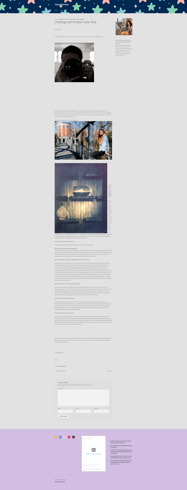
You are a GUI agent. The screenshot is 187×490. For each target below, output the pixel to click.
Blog (71, 10)
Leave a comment (80, 19)
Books (61, 10)
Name (59, 408)
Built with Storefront (60, 481)
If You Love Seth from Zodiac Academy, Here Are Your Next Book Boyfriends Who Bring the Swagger (121, 451)
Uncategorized (62, 366)
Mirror (108, 371)
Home (56, 10)
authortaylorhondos (95, 469)
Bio (67, 10)
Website (96, 408)
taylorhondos (72, 19)
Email (77, 408)
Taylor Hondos (62, 4)
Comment (61, 388)
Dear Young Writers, (61, 371)
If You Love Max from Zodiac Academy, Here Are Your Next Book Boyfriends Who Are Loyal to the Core (121, 462)
